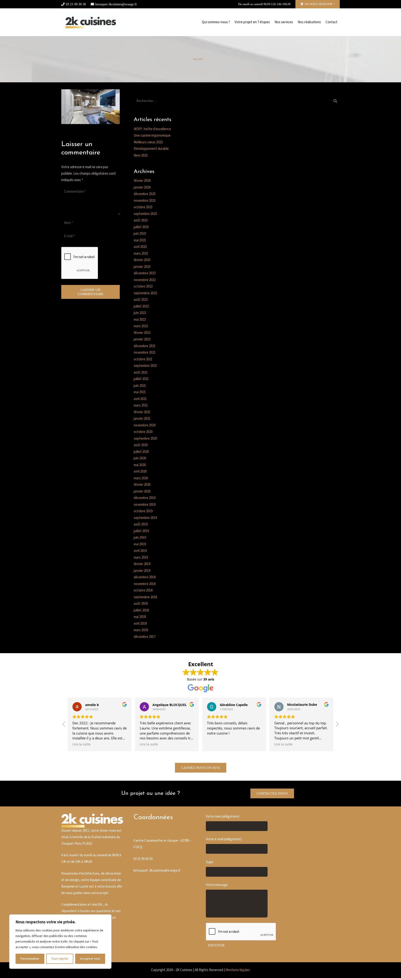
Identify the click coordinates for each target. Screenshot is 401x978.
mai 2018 (140, 617)
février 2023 (142, 260)
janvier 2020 (142, 491)
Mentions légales (237, 970)
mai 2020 (140, 465)
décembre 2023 (144, 194)
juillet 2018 (141, 610)
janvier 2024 (142, 187)
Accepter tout (90, 959)
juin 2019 (140, 537)
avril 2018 (140, 623)
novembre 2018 (144, 584)
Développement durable (151, 149)
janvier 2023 (142, 267)
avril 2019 (140, 551)
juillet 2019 (141, 531)
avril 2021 (140, 399)
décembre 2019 (144, 498)
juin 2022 (140, 313)
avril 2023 (140, 247)
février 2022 (142, 333)
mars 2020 (141, 478)
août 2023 (141, 220)
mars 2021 (141, 405)
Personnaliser (29, 959)
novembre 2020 (144, 425)
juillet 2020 (141, 452)
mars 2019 (141, 557)
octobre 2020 (143, 432)
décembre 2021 (144, 346)
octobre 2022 (143, 286)
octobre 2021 (143, 359)
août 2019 (141, 524)
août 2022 (141, 299)
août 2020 (141, 445)
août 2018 (141, 603)
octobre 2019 (143, 511)
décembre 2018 (144, 577)
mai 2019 (140, 544)
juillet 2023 (141, 227)
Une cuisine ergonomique (152, 135)
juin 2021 (140, 386)
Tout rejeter (59, 959)
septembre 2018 (145, 597)
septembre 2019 (145, 518)
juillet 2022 (141, 306)
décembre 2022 (144, 273)
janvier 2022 (142, 339)
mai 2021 (140, 392)
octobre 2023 (143, 207)
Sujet (209, 862)
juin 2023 (140, 233)
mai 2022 (140, 319)
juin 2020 (140, 458)
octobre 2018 (143, 590)
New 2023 (141, 155)
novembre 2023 (144, 200)
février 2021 (142, 412)
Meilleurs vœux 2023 (148, 142)
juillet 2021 (141, 379)
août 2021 (141, 372)
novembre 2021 (144, 352)
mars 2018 (141, 630)
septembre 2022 (145, 293)
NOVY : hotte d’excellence (152, 129)
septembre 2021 (145, 366)
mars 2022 (141, 326)
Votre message (217, 885)
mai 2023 (140, 240)
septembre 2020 (145, 438)
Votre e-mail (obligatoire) (224, 839)
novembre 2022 (144, 280)
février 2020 (142, 485)
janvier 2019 (142, 571)
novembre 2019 (144, 504)
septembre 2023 (145, 214)
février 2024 (142, 181)
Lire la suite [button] (81, 744)
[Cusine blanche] (90, 22)
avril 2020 (140, 471)
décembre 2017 (144, 637)
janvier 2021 (142, 418)
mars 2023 (141, 253)
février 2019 (142, 564)
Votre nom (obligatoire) (222, 816)
